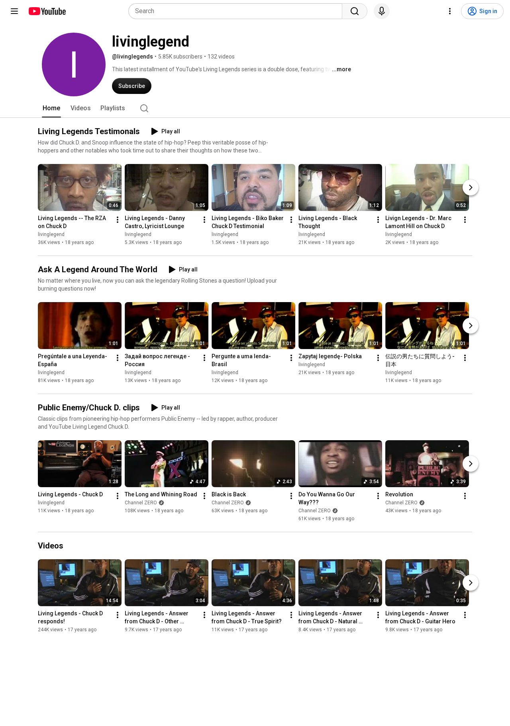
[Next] (471, 187)
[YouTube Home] (46, 11)
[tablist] (255, 108)
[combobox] (237, 11)
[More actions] (118, 220)
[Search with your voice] (382, 11)
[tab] (51, 108)
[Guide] (14, 11)
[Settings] (450, 11)
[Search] (354, 11)
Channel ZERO (141, 502)
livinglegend (51, 234)
